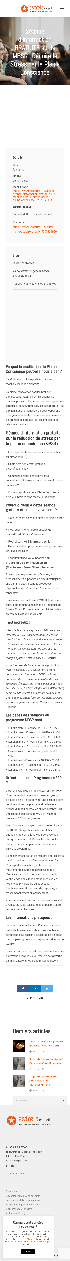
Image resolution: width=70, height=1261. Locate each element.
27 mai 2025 (38, 1090)
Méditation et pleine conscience (23, 1204)
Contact (57, 1255)
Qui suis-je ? (13, 1191)
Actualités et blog (15, 1213)
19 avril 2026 (39, 1051)
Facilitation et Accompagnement (24, 1200)
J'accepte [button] (28, 1251)
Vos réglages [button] (43, 1241)
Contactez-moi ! (15, 1173)
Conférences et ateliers (19, 1208)
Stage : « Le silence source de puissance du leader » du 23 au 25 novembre (43, 1080)
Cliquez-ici (32, 1239)
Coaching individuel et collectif (23, 1195)
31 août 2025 (39, 1069)
